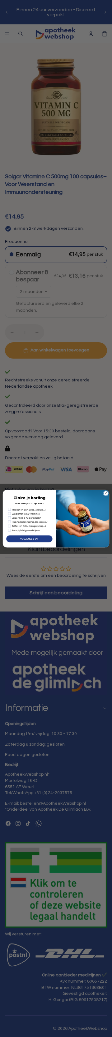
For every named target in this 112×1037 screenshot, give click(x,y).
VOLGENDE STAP (29, 538)
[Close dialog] (105, 493)
